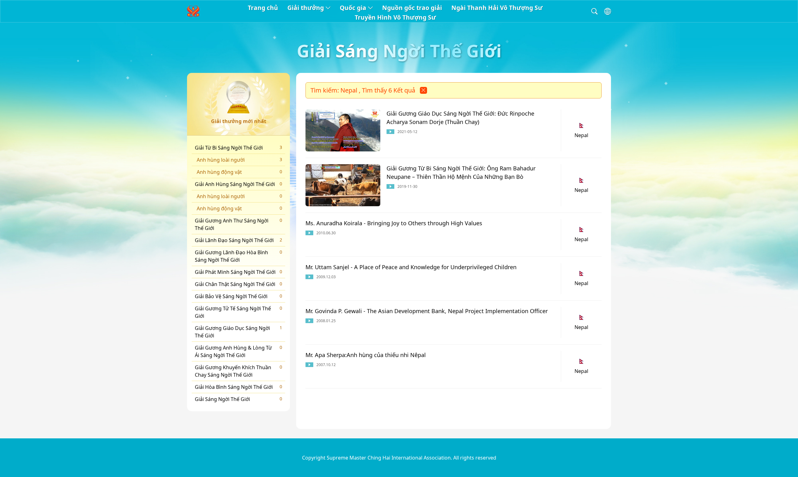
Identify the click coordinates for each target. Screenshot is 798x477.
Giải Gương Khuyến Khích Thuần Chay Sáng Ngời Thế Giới (238, 371)
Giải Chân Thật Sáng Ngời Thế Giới (238, 284)
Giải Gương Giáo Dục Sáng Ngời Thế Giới (238, 332)
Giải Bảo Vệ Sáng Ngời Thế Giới (238, 296)
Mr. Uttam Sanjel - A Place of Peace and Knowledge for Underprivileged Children (411, 267)
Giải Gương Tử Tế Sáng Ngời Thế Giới (238, 312)
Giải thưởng (305, 7)
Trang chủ (263, 7)
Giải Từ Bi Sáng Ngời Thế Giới (238, 147)
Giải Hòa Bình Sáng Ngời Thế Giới (238, 387)
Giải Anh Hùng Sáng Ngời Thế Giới (238, 184)
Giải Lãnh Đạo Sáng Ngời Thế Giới (238, 240)
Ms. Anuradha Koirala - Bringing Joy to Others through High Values (393, 223)
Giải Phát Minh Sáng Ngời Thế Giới (238, 272)
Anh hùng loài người (239, 159)
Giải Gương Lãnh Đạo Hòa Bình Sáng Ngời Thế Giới (238, 256)
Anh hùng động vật (239, 172)
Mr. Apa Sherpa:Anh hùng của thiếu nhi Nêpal (365, 355)
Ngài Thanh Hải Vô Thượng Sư (497, 7)
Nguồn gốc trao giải (412, 7)
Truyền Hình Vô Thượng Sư (395, 17)
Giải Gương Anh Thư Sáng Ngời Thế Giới (238, 224)
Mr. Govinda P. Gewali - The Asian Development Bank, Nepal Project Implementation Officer (426, 311)
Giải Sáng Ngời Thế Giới (238, 399)
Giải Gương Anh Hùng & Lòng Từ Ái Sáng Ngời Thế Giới (238, 351)
